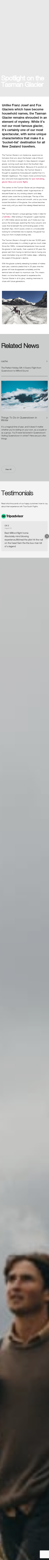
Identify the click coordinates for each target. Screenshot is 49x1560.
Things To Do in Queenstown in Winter (19, 419)
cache (4, 361)
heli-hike (6, 217)
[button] (2, 536)
